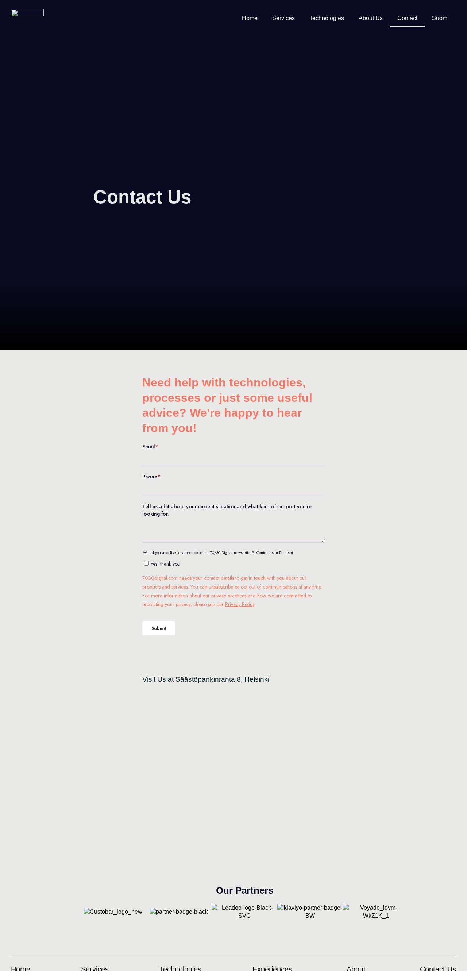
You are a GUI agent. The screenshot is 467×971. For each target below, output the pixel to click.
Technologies (326, 18)
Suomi (440, 18)
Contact (407, 18)
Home (250, 18)
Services (283, 18)
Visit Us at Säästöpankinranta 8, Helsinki (205, 679)
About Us (371, 18)
